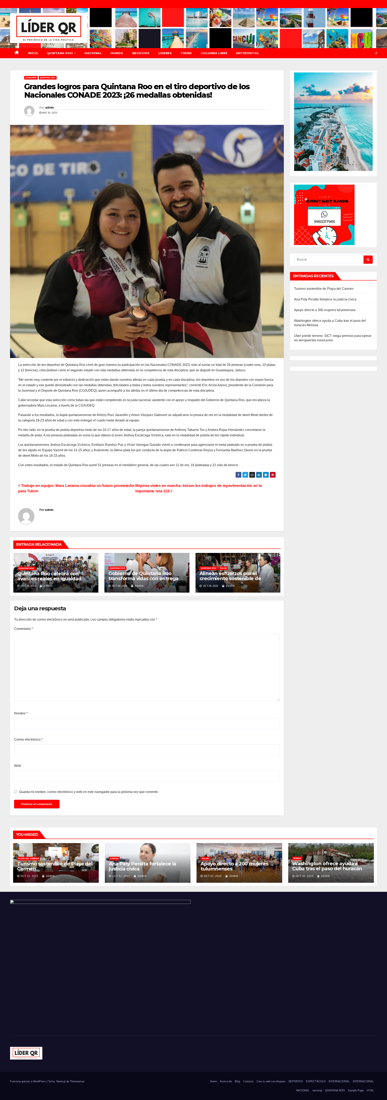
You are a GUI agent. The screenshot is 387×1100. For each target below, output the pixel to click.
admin (49, 107)
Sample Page (356, 1090)
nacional (317, 1090)
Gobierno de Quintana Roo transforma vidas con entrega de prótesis (143, 578)
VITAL (370, 1090)
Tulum (223, 568)
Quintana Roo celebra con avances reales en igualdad (49, 576)
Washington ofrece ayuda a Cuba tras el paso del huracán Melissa (327, 868)
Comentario (23, 628)
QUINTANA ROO (60, 53)
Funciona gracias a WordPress (28, 1081)
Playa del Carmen (28, 858)
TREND (186, 53)
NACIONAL (93, 53)
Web (17, 765)
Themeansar (77, 1081)
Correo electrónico (28, 739)
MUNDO (117, 53)
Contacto (248, 1081)
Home (213, 1081)
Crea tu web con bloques (271, 1081)
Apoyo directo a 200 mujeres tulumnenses (325, 310)
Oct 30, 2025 (304, 876)
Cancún (114, 858)
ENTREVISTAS (247, 53)
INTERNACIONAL (339, 1081)
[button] (376, 53)
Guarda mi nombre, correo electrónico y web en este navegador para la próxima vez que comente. (89, 792)
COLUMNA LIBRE (214, 53)
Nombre (21, 713)
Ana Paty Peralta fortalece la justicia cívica (325, 299)
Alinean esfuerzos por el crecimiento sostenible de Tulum (230, 578)
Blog (237, 1081)
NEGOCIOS (141, 53)
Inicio (33, 53)
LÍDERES (165, 53)
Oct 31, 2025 (29, 876)
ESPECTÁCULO (316, 1081)
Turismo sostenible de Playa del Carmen (324, 288)
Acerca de (226, 1081)
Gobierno (30, 78)
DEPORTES (295, 1081)
